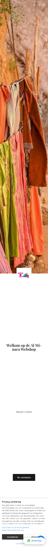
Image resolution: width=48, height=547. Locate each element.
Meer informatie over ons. (13, 530)
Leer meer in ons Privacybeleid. (15, 527)
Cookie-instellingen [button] (24, 543)
